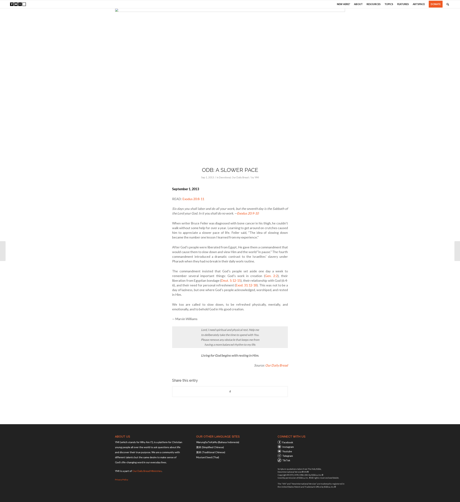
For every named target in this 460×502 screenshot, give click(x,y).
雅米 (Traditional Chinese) (210, 452)
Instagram (288, 446)
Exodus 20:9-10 (248, 213)
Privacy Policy (121, 479)
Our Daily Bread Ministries (147, 470)
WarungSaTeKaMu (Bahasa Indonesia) (217, 442)
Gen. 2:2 (271, 276)
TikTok (286, 460)
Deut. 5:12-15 (231, 280)
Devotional (225, 177)
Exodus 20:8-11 (193, 199)
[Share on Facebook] (230, 391)
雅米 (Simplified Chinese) (210, 447)
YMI (257, 177)
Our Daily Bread (240, 177)
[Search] (448, 4)
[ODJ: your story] (3, 251)
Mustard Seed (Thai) (207, 457)
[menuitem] (343, 4)
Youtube (287, 451)
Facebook (287, 442)
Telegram (287, 455)
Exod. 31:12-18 (246, 285)
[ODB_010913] (230, 85)
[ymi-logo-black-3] (18, 4)
